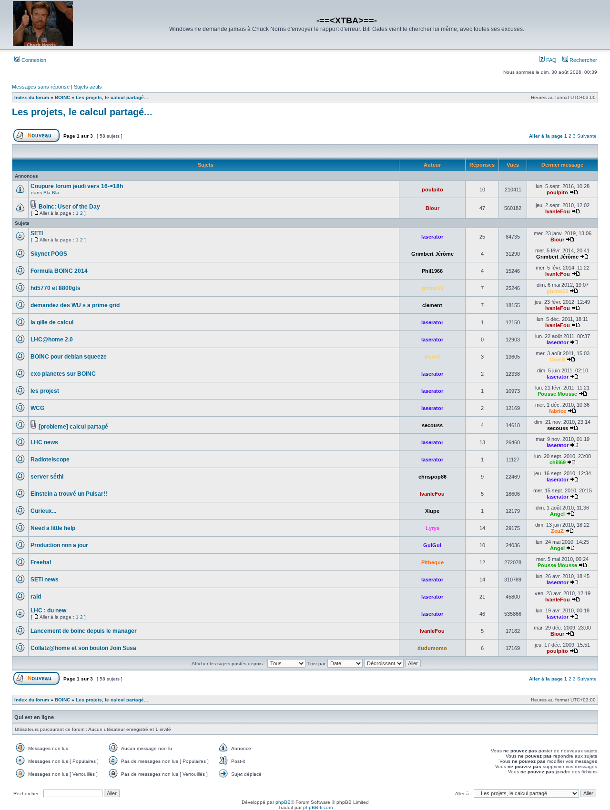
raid (35, 596)
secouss (432, 425)
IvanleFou (557, 211)
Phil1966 (432, 271)
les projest (44, 391)
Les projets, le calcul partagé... (82, 112)
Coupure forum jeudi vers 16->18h (76, 186)
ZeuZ (557, 531)
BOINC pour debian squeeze (68, 356)
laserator (432, 237)
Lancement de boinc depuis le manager (83, 631)
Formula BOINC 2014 (59, 271)
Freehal (40, 562)
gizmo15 (432, 288)
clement (432, 305)
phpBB (283, 802)
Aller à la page (546, 136)
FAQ (551, 60)
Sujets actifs (88, 87)
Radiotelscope (50, 459)
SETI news (44, 579)
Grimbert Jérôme (432, 254)
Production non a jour (59, 545)
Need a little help (52, 528)
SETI (36, 233)
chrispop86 (432, 477)
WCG (37, 408)
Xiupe (432, 511)
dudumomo (432, 648)
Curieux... (43, 511)
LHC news (44, 442)
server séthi (46, 476)
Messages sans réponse (41, 87)
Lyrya (432, 528)
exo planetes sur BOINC (63, 373)
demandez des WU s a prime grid (75, 305)
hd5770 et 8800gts (55, 288)
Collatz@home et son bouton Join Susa (83, 648)
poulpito (432, 189)
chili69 (557, 462)
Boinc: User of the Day (69, 206)
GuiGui (432, 545)
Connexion (33, 60)
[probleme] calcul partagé (73, 426)
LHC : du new (48, 610)
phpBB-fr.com (318, 807)
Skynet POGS (48, 253)
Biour (432, 208)
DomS (432, 357)
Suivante (587, 136)
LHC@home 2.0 (51, 339)
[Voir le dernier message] (573, 192)
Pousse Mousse (557, 394)
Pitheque (432, 562)
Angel (557, 514)
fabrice (557, 411)
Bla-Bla (51, 192)
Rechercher (582, 60)
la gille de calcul (51, 322)
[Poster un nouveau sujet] (36, 140)
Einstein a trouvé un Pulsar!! (68, 493)
